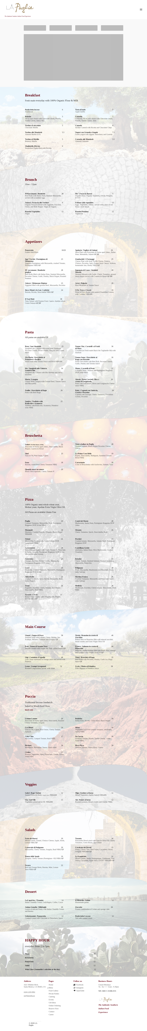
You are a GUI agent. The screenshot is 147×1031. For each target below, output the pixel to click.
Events (51, 1000)
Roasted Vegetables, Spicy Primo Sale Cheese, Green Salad (44, 755)
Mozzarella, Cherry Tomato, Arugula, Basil (44, 849)
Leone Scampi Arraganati (35, 666)
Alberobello (29, 577)
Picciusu (28, 745)
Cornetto (78, 116)
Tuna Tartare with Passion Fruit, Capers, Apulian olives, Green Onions (45, 302)
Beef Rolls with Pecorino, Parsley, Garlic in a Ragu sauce (93, 660)
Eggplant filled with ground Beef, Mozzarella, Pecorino (45, 285)
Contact (51, 1012)
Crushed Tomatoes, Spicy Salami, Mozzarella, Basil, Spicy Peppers (44, 580)
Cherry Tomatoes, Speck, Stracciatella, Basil (91, 532)
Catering (52, 997)
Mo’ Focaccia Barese (83, 194)
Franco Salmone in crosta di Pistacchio (86, 647)
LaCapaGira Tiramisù (34, 900)
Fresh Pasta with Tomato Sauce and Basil (43, 361)
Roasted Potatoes (82, 212)
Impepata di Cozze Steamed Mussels (86, 271)
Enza (27, 462)
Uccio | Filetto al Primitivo (85, 666)
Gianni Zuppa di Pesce (34, 635)
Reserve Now (54, 1009)
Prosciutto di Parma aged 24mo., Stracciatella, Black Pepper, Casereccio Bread (44, 448)
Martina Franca (81, 577)
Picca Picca (79, 745)
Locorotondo (30, 548)
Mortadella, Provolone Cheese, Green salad (41, 747)
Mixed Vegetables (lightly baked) (90, 795)
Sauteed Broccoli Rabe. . (41, 795)
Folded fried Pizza (31, 252)
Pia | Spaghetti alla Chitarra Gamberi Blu (36, 369)
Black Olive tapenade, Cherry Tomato (39, 471)
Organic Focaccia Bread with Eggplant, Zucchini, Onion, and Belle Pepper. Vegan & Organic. (43, 206)
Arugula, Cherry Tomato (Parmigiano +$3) (44, 858)
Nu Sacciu (79, 736)
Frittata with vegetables (84, 203)
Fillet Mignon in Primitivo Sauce (87, 668)
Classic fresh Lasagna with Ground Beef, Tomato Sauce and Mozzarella (45, 382)
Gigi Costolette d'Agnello (35, 657)
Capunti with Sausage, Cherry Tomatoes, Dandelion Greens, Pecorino (94, 396)
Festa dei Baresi (31, 838)
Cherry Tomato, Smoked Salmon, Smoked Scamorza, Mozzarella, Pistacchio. (94, 562)
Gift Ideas (52, 1003)
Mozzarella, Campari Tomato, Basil (40, 738)
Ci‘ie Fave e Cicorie (83, 290)
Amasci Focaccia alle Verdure (37, 203)
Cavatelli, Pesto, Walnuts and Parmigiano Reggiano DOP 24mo (94, 371)
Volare (34, 444)
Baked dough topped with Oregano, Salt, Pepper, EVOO (43, 598)
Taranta (78, 838)
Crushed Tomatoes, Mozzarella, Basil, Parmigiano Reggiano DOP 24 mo (43, 524)
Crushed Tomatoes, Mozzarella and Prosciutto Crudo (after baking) (94, 580)
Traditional (29, 112)
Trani (27, 586)
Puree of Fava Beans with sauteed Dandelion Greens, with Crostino (94, 293)
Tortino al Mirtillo (32, 139)
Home (51, 985)
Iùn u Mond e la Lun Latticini (37, 290)
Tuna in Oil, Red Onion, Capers (36, 456)
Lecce (27, 568)
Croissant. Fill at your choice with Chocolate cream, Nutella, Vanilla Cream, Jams (94, 120)
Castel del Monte (81, 521)
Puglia (27, 521)
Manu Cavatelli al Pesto (85, 368)
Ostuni (27, 539)
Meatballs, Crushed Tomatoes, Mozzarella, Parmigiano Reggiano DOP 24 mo (45, 571)
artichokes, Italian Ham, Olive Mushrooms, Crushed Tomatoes (94, 551)
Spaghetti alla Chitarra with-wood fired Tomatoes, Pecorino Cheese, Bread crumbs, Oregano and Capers (44, 350)
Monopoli (29, 530)
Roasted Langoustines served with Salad (40, 668)
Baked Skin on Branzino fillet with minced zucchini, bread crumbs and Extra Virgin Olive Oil (94, 641)
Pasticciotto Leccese (83, 916)
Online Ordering (55, 1006)
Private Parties (54, 994)
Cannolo (78, 125)
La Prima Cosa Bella (83, 454)
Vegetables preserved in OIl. (39, 802)
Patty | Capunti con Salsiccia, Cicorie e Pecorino (86, 391)
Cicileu (27, 752)
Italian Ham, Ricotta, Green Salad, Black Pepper (92, 721)
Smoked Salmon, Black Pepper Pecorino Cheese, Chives (93, 447)
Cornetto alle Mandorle (84, 139)
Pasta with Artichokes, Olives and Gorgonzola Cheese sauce (94, 385)
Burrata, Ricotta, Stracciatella (39, 292)
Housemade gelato (82, 902)
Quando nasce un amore (34, 469)
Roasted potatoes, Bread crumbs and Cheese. (93, 802)
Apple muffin (80, 112)
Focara (28, 865)
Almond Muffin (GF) (33, 134)
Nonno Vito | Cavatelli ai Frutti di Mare (87, 347)
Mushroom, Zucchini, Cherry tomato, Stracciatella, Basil (95, 589)
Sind (27, 454)
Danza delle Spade (32, 856)
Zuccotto (78, 907)
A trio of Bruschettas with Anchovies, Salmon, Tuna (94, 465)
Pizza (27, 954)
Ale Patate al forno (83, 800)
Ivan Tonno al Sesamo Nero (36, 646)
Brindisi (78, 559)
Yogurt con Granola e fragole (87, 132)
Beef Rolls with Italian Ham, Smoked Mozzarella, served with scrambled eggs (43, 197)
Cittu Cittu (29, 736)
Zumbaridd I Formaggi (84, 259)
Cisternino (29, 559)
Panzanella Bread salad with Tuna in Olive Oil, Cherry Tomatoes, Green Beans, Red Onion (95, 842)
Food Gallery (53, 991)
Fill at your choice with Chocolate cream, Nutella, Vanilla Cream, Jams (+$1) (43, 120)
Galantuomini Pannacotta (35, 916)
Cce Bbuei (29, 727)
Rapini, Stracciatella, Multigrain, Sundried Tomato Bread (93, 457)
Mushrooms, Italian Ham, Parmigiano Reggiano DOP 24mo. (94, 524)
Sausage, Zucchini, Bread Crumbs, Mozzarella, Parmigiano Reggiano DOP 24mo (42, 562)
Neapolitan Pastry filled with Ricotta (38, 148)
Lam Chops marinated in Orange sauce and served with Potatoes (45, 660)
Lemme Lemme (31, 719)
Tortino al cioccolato (33, 125)
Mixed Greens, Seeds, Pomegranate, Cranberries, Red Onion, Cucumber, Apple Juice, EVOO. (94, 859)
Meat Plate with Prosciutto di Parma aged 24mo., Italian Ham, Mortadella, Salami (95, 253)
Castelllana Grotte (82, 548)
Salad (27, 965)
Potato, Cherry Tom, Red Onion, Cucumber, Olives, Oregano (94, 851)
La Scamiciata (80, 856)
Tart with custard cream (83, 918)
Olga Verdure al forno (84, 793)
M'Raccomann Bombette (35, 194)
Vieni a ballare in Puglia (84, 444)
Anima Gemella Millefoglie (35, 907)
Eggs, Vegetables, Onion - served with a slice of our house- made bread (94, 206)
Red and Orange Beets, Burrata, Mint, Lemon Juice (41, 868)
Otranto (78, 530)
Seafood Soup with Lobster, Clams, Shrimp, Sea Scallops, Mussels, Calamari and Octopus (42, 638)
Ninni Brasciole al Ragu (85, 657)
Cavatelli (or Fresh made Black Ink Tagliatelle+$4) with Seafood (95, 352)
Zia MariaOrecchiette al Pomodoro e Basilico (35, 358)
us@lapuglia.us (29, 996)
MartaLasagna (31, 379)
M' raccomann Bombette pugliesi (35, 271)
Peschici (78, 539)
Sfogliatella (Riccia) (32, 146)
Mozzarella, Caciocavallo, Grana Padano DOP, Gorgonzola (42, 542)
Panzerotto (29, 250)
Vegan (27, 214)
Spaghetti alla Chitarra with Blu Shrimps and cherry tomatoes (43, 374)
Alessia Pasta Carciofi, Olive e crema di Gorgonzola (87, 380)
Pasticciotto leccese (32, 110)
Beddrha (78, 719)
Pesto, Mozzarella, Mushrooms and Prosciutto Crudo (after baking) (94, 571)
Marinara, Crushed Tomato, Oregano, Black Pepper (43, 533)
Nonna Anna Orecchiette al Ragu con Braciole (86, 358)
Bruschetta (29, 958)
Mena (77, 727)
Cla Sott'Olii (30, 800)
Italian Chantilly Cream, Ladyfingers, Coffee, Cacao (44, 902)
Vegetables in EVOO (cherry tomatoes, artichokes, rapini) (93, 731)
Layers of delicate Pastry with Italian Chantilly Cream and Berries (44, 910)
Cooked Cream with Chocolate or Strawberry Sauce (44, 918)
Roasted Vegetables (32, 212)
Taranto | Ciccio (31, 595)
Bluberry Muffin (31, 141)
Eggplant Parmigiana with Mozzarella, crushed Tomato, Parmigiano (45, 264)
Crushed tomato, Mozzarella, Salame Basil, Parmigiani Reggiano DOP (95, 542)
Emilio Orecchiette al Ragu (36, 390)
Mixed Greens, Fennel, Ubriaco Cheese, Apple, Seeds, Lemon (45, 842)
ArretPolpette (81, 283)
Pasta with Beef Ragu (33, 392)
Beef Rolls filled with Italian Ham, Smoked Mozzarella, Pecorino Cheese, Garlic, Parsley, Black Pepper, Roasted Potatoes (45, 276)
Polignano (79, 568)
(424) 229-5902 (29, 992)
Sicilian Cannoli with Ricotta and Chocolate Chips (93, 128)
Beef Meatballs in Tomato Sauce (87, 285)
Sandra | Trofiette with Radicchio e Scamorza (34, 402)
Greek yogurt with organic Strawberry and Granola (93, 134)
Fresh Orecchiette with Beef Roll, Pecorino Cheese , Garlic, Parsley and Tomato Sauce (94, 363)
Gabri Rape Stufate (33, 793)
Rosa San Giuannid (33, 346)
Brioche (28, 116)
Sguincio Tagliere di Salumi (86, 250)
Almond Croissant (81, 141)
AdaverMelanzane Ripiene (36, 283)
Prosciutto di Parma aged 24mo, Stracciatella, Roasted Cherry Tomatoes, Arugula (44, 722)
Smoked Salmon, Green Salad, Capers (89, 747)
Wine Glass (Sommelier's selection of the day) (42, 969)
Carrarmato (80, 462)
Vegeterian (79, 214)
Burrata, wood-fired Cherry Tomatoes (41, 465)
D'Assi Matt (29, 299)
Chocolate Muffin (31, 128)
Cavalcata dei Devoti (83, 847)
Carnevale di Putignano (34, 847)
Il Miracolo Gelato (82, 900)
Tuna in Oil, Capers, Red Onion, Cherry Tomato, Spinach (43, 731)
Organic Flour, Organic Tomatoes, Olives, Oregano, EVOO (94, 197)
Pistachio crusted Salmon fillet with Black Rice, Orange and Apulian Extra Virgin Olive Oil (95, 652)
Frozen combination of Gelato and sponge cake (92, 909)
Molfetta (78, 586)
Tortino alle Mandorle (33, 132)
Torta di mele (80, 110)
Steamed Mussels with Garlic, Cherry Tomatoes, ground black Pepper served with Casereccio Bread (95, 275)
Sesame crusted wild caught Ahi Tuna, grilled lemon (45, 648)
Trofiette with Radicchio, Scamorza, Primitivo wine (41, 407)
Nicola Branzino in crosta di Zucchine (86, 636)
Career (51, 1015)
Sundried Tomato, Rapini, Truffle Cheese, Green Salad (92, 740)
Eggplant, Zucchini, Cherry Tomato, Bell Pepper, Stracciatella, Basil (43, 589)
